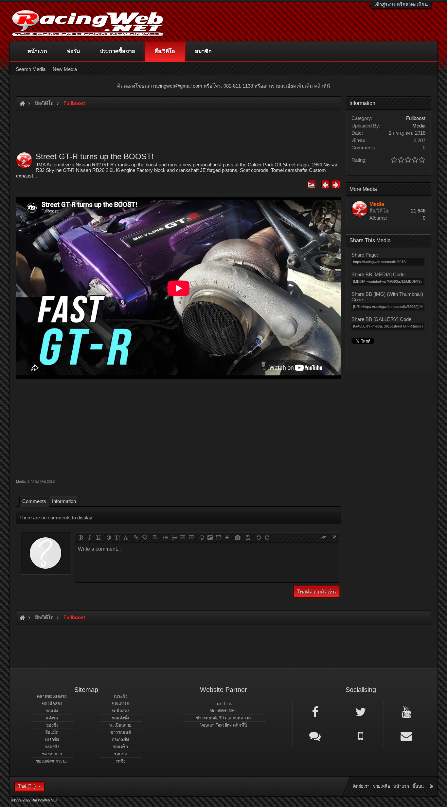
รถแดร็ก (120, 746)
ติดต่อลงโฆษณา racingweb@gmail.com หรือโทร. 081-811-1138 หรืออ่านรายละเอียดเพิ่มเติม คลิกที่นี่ (223, 86)
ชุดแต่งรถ (120, 703)
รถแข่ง (120, 753)
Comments (34, 501)
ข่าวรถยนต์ (120, 732)
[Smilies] (202, 537)
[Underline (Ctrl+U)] (98, 537)
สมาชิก (203, 51)
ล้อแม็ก (52, 732)
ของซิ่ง (52, 725)
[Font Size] (117, 537)
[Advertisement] (178, 428)
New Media (65, 69)
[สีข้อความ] (109, 537)
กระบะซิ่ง (120, 739)
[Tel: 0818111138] (360, 735)
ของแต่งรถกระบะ (52, 761)
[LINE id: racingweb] (315, 735)
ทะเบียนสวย (120, 725)
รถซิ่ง (120, 761)
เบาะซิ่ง (120, 696)
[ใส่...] (227, 537)
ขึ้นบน (418, 786)
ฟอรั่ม (73, 51)
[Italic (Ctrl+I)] (90, 537)
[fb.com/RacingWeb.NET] (315, 711)
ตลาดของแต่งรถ (52, 696)
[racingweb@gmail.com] (406, 735)
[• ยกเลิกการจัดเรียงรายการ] (166, 537)
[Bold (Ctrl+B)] (81, 537)
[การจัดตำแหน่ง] (155, 537)
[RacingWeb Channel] (406, 711)
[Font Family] (126, 537)
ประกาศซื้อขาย (117, 51)
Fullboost (415, 118)
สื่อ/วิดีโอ (165, 51)
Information (64, 501)
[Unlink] (145, 537)
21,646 (418, 210)
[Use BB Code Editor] (334, 537)
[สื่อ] (219, 537)
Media (21, 481)
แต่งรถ (52, 717)
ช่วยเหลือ (381, 786)
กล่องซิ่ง (52, 746)
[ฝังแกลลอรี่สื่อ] (237, 537)
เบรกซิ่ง (52, 739)
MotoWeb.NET (223, 710)
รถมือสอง (120, 710)
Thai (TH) (27, 786)
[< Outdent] (183, 537)
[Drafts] (248, 537)
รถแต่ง (52, 710)
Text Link (223, 703)
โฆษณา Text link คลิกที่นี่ (223, 725)
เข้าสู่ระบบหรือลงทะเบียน (401, 4)
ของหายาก (52, 753)
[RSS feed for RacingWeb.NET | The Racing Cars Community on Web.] (432, 779)
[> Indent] (191, 537)
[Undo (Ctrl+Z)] (258, 537)
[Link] (136, 537)
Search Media (30, 69)
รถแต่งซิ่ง (120, 717)
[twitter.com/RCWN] (360, 711)
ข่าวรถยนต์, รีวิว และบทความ (223, 717)
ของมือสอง (52, 703)
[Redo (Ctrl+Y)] (267, 537)
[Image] (210, 537)
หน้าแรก (37, 51)
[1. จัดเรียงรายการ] (174, 537)
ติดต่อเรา (361, 786)
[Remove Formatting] (323, 537)
